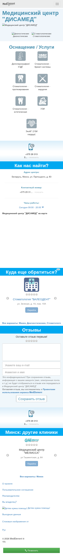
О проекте (7, 483)
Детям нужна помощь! (38, 507)
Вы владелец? (9, 501)
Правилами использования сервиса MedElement (28, 391)
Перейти (31, 310)
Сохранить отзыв (31, 398)
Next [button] (55, 298)
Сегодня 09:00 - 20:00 (30, 207)
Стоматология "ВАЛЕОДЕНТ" (31, 299)
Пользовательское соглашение (17, 489)
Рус (4, 529)
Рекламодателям (10, 495)
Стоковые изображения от (15, 521)
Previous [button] (7, 298)
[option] (31, 298)
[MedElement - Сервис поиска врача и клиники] (8, 4)
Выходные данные (11, 514)
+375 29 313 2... (31, 156)
